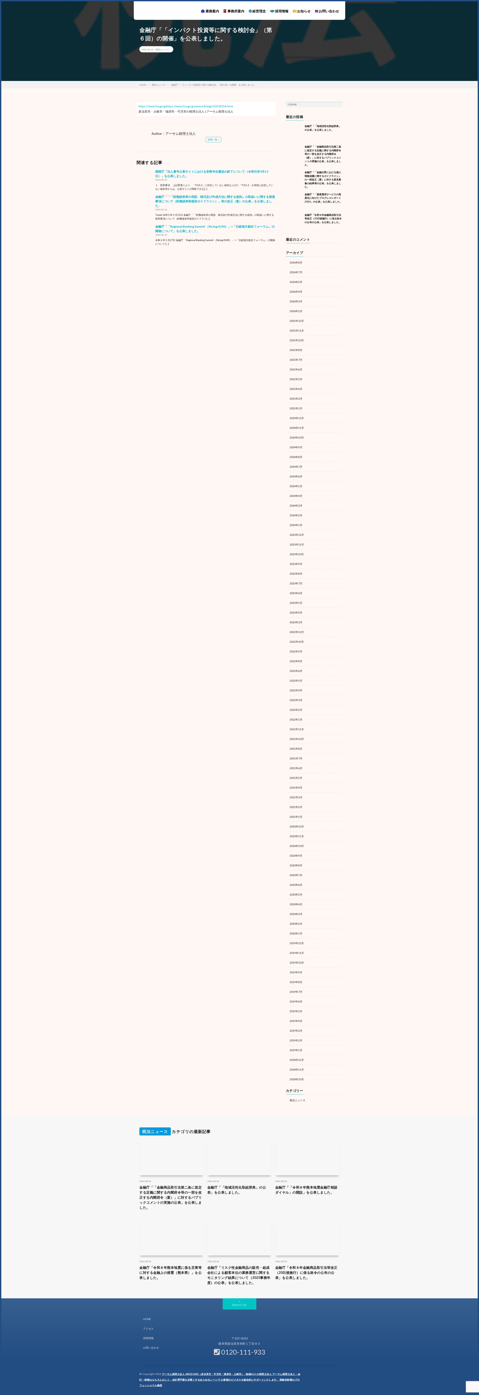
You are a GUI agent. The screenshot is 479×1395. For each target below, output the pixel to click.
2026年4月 (296, 291)
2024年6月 (296, 476)
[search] (339, 104)
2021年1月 (296, 816)
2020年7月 (296, 875)
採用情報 (281, 11)
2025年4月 (296, 388)
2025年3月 (296, 398)
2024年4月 (296, 495)
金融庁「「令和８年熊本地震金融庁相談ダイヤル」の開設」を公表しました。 (306, 1189)
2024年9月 (296, 447)
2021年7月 (296, 758)
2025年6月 (296, 369)
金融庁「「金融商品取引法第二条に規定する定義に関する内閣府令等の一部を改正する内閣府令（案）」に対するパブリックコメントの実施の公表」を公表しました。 (170, 1197)
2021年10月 (297, 739)
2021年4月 (296, 787)
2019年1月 (296, 1050)
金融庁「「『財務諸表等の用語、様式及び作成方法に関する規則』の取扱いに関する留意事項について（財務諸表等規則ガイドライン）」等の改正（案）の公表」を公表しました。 (215, 201)
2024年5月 (296, 486)
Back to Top (240, 1304)
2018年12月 (297, 1059)
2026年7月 (296, 272)
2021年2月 (296, 807)
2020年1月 (296, 933)
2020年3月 (296, 914)
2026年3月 (296, 301)
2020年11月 (297, 836)
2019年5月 (296, 1011)
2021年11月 (297, 729)
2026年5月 (296, 281)
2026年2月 (296, 311)
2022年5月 (296, 680)
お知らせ (304, 11)
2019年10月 (297, 962)
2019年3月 (296, 1030)
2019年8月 (296, 982)
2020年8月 (296, 865)
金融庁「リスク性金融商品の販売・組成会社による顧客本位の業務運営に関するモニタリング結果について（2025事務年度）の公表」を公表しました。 (239, 1275)
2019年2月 (296, 1040)
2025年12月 (297, 320)
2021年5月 (296, 777)
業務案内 (212, 11)
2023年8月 (296, 573)
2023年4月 (296, 612)
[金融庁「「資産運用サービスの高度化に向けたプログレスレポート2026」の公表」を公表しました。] (294, 201)
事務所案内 (235, 11)
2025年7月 (296, 359)
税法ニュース (162, 49)
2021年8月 (296, 748)
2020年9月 (296, 855)
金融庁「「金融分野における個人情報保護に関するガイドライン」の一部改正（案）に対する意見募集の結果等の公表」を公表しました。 (323, 179)
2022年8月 (296, 661)
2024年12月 (297, 418)
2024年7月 (296, 466)
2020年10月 (297, 845)
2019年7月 (296, 991)
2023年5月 (296, 602)
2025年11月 (297, 330)
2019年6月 (296, 1001)
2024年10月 (297, 437)
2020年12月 (297, 826)
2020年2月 (296, 923)
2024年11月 (297, 427)
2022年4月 (296, 690)
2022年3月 (296, 700)
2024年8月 (296, 457)
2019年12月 (297, 943)
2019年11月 (297, 952)
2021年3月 (296, 797)
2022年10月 (297, 641)
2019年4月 (296, 1021)
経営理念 (259, 11)
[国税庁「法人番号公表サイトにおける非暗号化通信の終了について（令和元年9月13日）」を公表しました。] (145, 177)
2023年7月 (296, 583)
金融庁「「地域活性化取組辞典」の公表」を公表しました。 (236, 1189)
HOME (147, 1319)
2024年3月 (296, 505)
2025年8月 (296, 350)
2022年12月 (297, 632)
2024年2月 (296, 515)
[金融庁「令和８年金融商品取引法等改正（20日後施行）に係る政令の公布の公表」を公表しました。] (294, 221)
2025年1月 (296, 408)
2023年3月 (296, 622)
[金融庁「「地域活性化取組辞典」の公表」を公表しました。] (294, 132)
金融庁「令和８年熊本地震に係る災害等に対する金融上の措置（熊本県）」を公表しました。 (170, 1272)
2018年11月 (297, 1069)
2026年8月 (296, 262)
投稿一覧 (212, 139)
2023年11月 (297, 544)
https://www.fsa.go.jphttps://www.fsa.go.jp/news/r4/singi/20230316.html (185, 106)
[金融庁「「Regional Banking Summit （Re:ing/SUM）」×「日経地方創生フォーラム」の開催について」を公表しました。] (145, 232)
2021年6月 (296, 768)
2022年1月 (296, 719)
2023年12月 (297, 534)
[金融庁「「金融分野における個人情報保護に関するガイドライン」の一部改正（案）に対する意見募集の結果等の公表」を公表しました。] (294, 179)
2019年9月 (296, 972)
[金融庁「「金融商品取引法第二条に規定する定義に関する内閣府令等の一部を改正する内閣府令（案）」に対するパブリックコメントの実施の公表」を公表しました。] (294, 153)
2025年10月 (297, 340)
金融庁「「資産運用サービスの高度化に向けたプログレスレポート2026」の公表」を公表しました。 (323, 198)
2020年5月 (296, 894)
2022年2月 (296, 709)
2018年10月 (297, 1079)
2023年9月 (296, 563)
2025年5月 (296, 379)
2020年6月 (296, 884)
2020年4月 (296, 904)
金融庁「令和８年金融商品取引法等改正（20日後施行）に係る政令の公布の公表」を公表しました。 (323, 218)
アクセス (148, 1328)
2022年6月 (296, 670)
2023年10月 (297, 554)
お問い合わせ (328, 11)
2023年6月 (296, 593)
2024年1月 (296, 525)
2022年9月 (296, 651)
